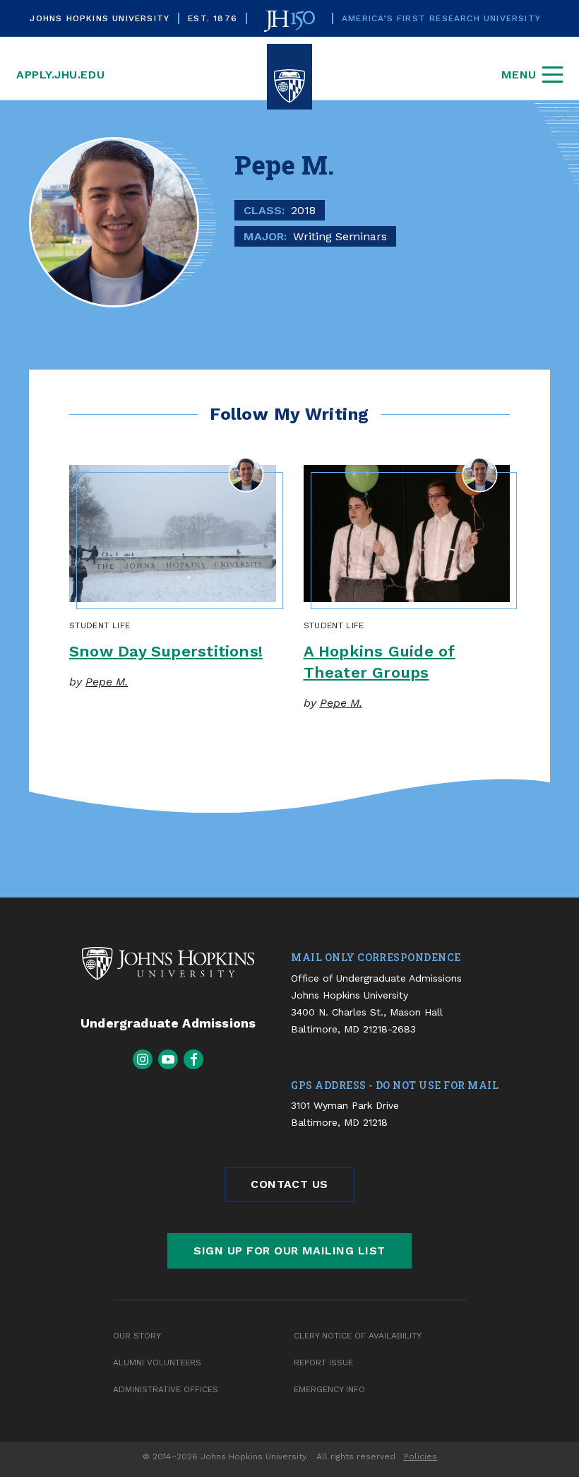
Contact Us (289, 1184)
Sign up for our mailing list (289, 1250)
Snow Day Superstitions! (166, 651)
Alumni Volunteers (157, 1362)
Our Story (137, 1336)
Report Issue (323, 1362)
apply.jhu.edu (60, 74)
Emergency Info (329, 1389)
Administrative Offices (165, 1389)
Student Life (99, 625)
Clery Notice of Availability (358, 1336)
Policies (420, 1456)
